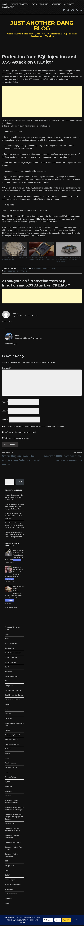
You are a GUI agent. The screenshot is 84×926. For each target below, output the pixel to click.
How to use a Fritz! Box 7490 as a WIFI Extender (13, 516)
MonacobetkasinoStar (12, 532)
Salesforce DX (10, 824)
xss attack (22, 271)
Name (5, 402)
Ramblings (8, 786)
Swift (7, 870)
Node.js (7, 758)
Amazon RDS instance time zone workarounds (63, 457)
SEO (6, 861)
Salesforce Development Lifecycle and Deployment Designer (14, 817)
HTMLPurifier (40, 219)
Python (7, 782)
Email (5, 411)
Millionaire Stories (11, 739)
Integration (8, 714)
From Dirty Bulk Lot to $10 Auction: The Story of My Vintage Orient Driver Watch (68, 259)
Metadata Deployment (12, 735)
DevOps (7, 667)
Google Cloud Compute (13, 690)
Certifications (9, 648)
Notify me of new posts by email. (16, 438)
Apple (7, 639)
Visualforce (9, 889)
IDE (6, 709)
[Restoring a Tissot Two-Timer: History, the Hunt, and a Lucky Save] (41, 249)
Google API (9, 686)
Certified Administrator (13, 653)
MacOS (7, 730)
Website (5, 419)
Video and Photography (13, 884)
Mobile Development (12, 744)
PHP (6, 772)
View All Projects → (12, 607)
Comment (6, 368)
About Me (56, 4)
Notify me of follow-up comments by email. (20, 432)
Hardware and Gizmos (12, 700)
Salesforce (8, 791)
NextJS (7, 753)
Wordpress (8, 898)
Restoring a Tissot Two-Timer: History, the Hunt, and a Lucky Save (41, 258)
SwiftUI (7, 875)
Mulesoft (8, 749)
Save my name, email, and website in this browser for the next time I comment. (34, 427)
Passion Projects (20, 4)
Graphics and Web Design (14, 695)
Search (20, 481)
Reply (36, 316)
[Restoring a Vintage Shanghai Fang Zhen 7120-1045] (14, 249)
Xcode (7, 903)
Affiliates (69, 4)
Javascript (8, 718)
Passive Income (10, 763)
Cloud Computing (11, 657)
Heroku (7, 704)
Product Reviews (10, 777)
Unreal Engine (10, 880)
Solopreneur (9, 866)
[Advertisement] (42, 101)
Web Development (11, 894)
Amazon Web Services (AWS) (44, 269)
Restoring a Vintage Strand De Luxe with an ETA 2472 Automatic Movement (14, 572)
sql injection (10, 271)
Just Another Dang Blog (42, 25)
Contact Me (8, 7)
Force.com (8, 671)
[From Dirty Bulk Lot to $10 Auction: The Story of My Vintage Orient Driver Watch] (68, 249)
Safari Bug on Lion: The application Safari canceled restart (21, 459)
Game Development (11, 676)
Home (4, 4)
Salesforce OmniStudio (13, 842)
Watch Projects (40, 4)
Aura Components (11, 643)
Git (6, 681)
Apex (7, 634)
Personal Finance (11, 768)
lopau (24, 269)
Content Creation (10, 662)
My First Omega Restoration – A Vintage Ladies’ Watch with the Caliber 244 (14, 555)
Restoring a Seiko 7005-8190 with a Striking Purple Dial (14, 497)
